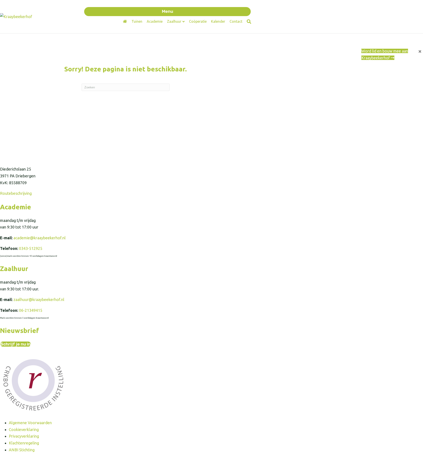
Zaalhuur (174, 21)
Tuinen (137, 21)
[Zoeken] (248, 22)
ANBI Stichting (22, 450)
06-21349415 (30, 310)
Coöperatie (198, 21)
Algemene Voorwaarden (30, 422)
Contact (236, 21)
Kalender (218, 21)
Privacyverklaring (24, 436)
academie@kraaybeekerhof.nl (39, 238)
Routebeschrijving (16, 193)
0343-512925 (30, 248)
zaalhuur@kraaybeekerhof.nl (38, 299)
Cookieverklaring (24, 429)
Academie (155, 21)
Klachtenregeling (24, 443)
